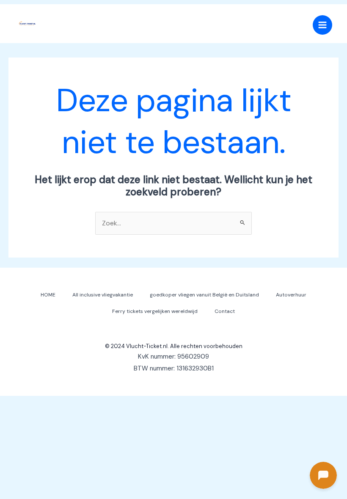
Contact (225, 311)
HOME (48, 294)
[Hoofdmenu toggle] (322, 25)
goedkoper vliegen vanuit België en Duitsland (204, 294)
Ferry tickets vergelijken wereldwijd (155, 311)
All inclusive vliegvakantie (102, 294)
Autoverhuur (291, 294)
